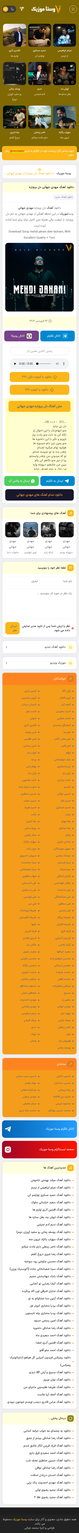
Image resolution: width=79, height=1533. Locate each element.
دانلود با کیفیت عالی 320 (37, 377)
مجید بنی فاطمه (62, 1097)
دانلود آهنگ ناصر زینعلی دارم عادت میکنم (46, 1247)
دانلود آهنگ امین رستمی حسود (52, 1321)
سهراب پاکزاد (29, 842)
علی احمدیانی (29, 883)
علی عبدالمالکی (62, 897)
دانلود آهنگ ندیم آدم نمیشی (54, 1225)
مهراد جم (66, 1014)
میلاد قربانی (30, 1020)
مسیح (67, 993)
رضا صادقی (65, 828)
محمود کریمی (63, 1104)
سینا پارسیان (64, 863)
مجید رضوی (29, 952)
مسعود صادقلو (28, 986)
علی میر (32, 904)
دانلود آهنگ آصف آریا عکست (54, 1394)
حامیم (67, 787)
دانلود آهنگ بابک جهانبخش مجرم (50, 1276)
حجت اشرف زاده (27, 787)
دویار (68, 814)
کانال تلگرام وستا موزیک (60, 1129)
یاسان (33, 1041)
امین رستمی (29, 746)
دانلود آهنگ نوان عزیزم (57, 1380)
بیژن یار (66, 773)
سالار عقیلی (30, 835)
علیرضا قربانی (64, 924)
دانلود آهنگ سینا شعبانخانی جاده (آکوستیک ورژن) (40, 1269)
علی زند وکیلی (29, 890)
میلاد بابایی (64, 1020)
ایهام (68, 753)
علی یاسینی (65, 911)
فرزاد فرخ (66, 931)
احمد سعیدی (63, 712)
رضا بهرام (66, 821)
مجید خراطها (64, 952)
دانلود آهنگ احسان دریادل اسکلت (51, 1475)
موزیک (64, 214)
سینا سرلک (65, 870)
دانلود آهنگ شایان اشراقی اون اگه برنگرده (46, 1291)
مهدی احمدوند (28, 1000)
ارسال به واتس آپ (19, 481)
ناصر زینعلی (64, 1027)
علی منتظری (64, 904)
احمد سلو (31, 712)
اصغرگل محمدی (62, 725)
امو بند (67, 732)
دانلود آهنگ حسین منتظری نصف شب (48, 1460)
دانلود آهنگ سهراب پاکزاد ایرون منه (50, 1239)
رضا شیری (31, 821)
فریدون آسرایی (63, 938)
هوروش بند (65, 1041)
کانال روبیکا (18, 336)
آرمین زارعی (30, 691)
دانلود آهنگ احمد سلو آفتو (55, 1350)
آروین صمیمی (28, 698)
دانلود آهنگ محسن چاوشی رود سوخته (47, 1261)
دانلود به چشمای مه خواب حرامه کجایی (47, 1431)
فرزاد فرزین (30, 931)
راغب (33, 814)
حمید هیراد (30, 808)
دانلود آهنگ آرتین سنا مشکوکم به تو (49, 1298)
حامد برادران (64, 780)
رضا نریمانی (64, 1090)
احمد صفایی (64, 718)
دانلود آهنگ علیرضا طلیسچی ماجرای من (47, 1387)
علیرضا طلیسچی (27, 917)
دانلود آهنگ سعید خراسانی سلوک (51, 1202)
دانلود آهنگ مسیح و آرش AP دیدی (50, 1372)
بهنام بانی (31, 767)
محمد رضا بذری (27, 1111)
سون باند (31, 849)
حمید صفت (29, 801)
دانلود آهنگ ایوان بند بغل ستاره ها (50, 1217)
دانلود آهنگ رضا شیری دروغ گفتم (51, 1254)
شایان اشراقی (64, 876)
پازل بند (32, 773)
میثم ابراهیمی (28, 1014)
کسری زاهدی (29, 938)
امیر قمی (66, 746)
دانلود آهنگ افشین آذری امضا (53, 1343)
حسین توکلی (64, 794)
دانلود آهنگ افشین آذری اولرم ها (52, 1210)
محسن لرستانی (62, 966)
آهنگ (50, 208)
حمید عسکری (63, 808)
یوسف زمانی (64, 1048)
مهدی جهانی (64, 1007)
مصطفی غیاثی (28, 993)
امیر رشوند (30, 732)
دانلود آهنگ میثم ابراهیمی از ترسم (51, 1188)
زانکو (68, 835)
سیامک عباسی (63, 856)
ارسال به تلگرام (54, 481)
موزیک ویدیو (58, 663)
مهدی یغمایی (28, 1007)
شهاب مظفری (29, 876)
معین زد (66, 1000)
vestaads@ (17, 151)
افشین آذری (30, 725)
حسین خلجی (64, 1076)
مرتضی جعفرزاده (61, 986)
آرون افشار (65, 698)
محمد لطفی (64, 979)
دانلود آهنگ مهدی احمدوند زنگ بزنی (49, 1483)
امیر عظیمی (30, 739)
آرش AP (66, 691)
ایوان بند (31, 753)
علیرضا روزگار (64, 917)
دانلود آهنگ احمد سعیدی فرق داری (50, 1453)
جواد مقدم (30, 1083)
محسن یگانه (29, 966)
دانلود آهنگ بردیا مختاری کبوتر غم (50, 1306)
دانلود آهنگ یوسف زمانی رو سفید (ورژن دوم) (43, 1232)
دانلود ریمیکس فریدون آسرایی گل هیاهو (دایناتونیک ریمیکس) (40, 1361)
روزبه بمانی (30, 828)
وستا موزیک (64, 173)
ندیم (33, 1027)
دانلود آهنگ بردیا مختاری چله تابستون (48, 1313)
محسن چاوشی (28, 959)
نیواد (33, 1034)
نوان (68, 1034)
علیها (33, 924)
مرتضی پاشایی (28, 979)
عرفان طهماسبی (62, 883)
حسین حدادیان (62, 1083)
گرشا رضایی (65, 945)
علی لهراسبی (29, 897)
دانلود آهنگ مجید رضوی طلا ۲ (52, 1497)
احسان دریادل (28, 705)
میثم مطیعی (29, 1104)
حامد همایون (29, 780)
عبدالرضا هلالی (28, 1090)
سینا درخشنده (28, 863)
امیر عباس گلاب (62, 739)
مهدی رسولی (29, 1097)
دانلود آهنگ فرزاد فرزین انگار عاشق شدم (47, 1446)
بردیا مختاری (64, 767)
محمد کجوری (29, 972)
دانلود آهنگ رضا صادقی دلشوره (52, 1328)
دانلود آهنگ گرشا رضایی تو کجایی (50, 1284)
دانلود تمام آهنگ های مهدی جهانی (40, 494)
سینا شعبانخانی (28, 870)
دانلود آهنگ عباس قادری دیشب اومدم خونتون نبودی (39, 1402)
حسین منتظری (28, 794)
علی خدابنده (64, 890)
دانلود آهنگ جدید (55, 647)
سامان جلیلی (64, 842)
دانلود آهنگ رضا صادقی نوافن (53, 1468)
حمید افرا (66, 801)
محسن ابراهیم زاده (60, 959)
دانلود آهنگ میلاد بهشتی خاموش (51, 1180)
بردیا (34, 760)
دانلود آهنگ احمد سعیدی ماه (53, 1335)
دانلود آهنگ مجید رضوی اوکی (53, 1490)
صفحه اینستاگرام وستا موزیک (56, 1149)
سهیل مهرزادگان (62, 849)
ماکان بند (31, 945)
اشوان (33, 718)
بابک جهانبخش (62, 760)
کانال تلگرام (54, 336)
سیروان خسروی (28, 856)
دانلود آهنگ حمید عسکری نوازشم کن (49, 1195)
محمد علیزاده (63, 972)
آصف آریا (66, 705)
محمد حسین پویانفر (59, 1111)
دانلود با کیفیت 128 (36, 390)
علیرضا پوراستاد (28, 911)
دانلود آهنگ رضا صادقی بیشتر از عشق (48, 1438)
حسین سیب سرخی (26, 1076)
